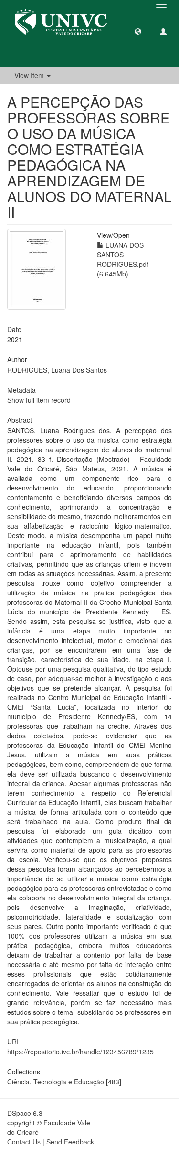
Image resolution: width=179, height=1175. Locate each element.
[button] (138, 31)
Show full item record (39, 400)
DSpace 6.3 (24, 1113)
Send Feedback (70, 1141)
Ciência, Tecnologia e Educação (55, 1081)
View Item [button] (30, 75)
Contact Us (24, 1141)
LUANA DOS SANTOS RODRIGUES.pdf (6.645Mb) (122, 259)
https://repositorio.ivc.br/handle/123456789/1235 (80, 1051)
